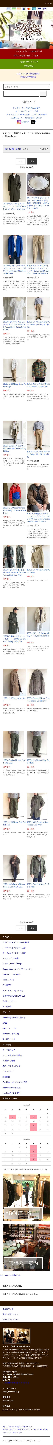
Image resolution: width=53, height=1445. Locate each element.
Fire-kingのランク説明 (11, 1093)
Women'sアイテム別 (11, 1034)
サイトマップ (8, 1071)
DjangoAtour (29, 118)
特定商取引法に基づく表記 (12, 1429)
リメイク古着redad (39, 115)
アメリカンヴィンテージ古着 (18, 115)
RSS (14, 1432)
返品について (26, 1429)
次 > (32, 161)
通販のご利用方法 (28, 77)
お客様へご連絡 (9, 1061)
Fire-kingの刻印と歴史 (11, 1088)
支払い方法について (9, 1427)
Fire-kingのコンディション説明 (15, 1082)
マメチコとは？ (9, 1050)
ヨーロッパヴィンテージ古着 (26, 111)
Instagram (25, 122)
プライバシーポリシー (39, 1429)
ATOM (19, 1432)
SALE (5, 1023)
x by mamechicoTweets (10, 1275)
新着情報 (6, 1077)
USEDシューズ (17, 118)
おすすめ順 (9, 149)
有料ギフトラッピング (11, 1066)
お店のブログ (7, 1432)
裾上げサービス (9, 1039)
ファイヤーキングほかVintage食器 (26, 108)
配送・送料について (24, 1427)
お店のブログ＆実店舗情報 (28, 73)
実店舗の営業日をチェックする (16, 1383)
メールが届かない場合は (12, 1055)
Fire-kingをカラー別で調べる (14, 1018)
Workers (39, 118)
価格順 (18, 149)
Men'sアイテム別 (9, 1028)
